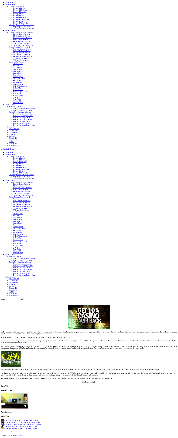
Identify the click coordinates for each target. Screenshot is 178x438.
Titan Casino (17, 99)
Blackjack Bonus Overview (22, 36)
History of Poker (18, 15)
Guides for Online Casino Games (20, 112)
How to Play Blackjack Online (23, 116)
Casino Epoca (17, 73)
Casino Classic (18, 69)
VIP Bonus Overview (20, 58)
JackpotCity (17, 88)
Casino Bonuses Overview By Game (21, 32)
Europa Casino (18, 82)
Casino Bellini (17, 67)
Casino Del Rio (18, 71)
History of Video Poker (20, 23)
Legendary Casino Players (21, 27)
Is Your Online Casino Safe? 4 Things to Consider (20, 428)
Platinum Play (17, 93)
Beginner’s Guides (15, 106)
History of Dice (18, 14)
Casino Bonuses (10, 30)
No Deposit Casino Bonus (21, 54)
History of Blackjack (20, 10)
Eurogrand (12, 134)
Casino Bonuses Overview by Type (20, 47)
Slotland (16, 97)
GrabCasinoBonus (16, 435)
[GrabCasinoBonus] (8, 149)
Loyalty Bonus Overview (21, 53)
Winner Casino (18, 103)
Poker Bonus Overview (21, 40)
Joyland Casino (18, 90)
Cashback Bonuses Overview (22, 49)
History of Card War (19, 12)
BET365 (16, 66)
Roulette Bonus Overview (21, 41)
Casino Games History (16, 6)
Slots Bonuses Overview (21, 43)
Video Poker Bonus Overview (23, 45)
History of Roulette (19, 17)
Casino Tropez (18, 77)
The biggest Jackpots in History (23, 28)
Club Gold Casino (19, 79)
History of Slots (18, 21)
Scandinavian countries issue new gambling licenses (21, 426)
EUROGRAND (18, 80)
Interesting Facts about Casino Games (21, 25)
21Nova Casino (18, 64)
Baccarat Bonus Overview (21, 34)
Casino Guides (10, 105)
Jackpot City (13, 136)
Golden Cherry (18, 84)
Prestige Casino (18, 95)
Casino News (9, 2)
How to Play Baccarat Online (22, 114)
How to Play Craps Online (21, 117)
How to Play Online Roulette (22, 119)
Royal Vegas (13, 140)
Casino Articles (10, 4)
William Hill (17, 101)
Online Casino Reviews (17, 62)
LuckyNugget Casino (20, 92)
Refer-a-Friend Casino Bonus (22, 56)
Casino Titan (17, 75)
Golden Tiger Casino (20, 86)
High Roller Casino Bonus (21, 51)
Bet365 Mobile (14, 129)
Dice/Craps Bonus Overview (22, 38)
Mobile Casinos (10, 127)
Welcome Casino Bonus (21, 60)
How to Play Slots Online (21, 123)
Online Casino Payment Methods (24, 108)
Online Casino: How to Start (22, 110)
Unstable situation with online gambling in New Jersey (22, 422)
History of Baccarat (19, 8)
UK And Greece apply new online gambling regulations (22, 424)
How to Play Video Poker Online (24, 125)
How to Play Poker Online (21, 121)
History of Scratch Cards (21, 19)
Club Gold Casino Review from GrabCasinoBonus (21, 420)
